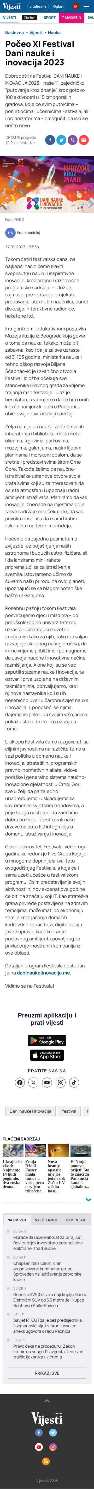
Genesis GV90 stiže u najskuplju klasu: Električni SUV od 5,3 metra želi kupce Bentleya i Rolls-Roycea (49, 1300)
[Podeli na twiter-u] (61, 140)
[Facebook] (20, 1083)
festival (69, 1111)
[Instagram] (61, 1083)
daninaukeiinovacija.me (43, 973)
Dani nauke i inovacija (30, 1111)
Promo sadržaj (28, 233)
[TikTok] (74, 1083)
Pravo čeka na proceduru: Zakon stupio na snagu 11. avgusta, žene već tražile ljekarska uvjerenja (48, 1351)
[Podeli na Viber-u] (73, 140)
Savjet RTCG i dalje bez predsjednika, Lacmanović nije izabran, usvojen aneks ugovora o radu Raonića (48, 1325)
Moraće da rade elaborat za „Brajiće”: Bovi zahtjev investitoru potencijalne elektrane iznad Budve (48, 1243)
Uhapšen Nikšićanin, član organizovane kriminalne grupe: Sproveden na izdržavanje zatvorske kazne (47, 1271)
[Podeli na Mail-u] (84, 140)
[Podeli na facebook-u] (50, 140)
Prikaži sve (47, 1373)
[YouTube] (47, 1083)
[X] (33, 1083)
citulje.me (38, 6)
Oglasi (58, 6)
